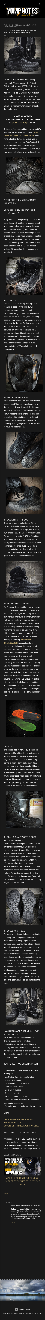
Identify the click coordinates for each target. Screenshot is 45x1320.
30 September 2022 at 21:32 (30, 1206)
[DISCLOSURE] (19, 123)
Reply (13, 1222)
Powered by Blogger (24, 1309)
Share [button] (6, 1194)
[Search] (39, 3)
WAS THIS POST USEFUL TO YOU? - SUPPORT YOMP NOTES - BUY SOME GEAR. (22, 1181)
